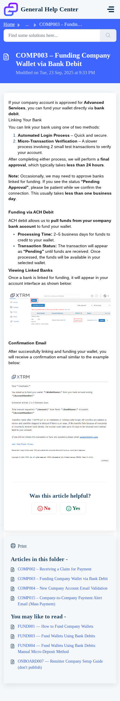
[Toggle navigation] (111, 9)
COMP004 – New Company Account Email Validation (62, 588)
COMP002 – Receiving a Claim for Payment (54, 569)
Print (22, 546)
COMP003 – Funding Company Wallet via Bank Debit (63, 579)
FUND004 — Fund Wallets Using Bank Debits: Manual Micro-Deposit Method (57, 648)
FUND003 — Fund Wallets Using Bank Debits (56, 636)
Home (9, 24)
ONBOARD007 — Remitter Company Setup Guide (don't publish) (60, 664)
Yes (76, 508)
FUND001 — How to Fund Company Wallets (55, 626)
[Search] (108, 35)
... (27, 24)
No (47, 508)
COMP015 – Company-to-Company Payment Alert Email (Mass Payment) (60, 601)
